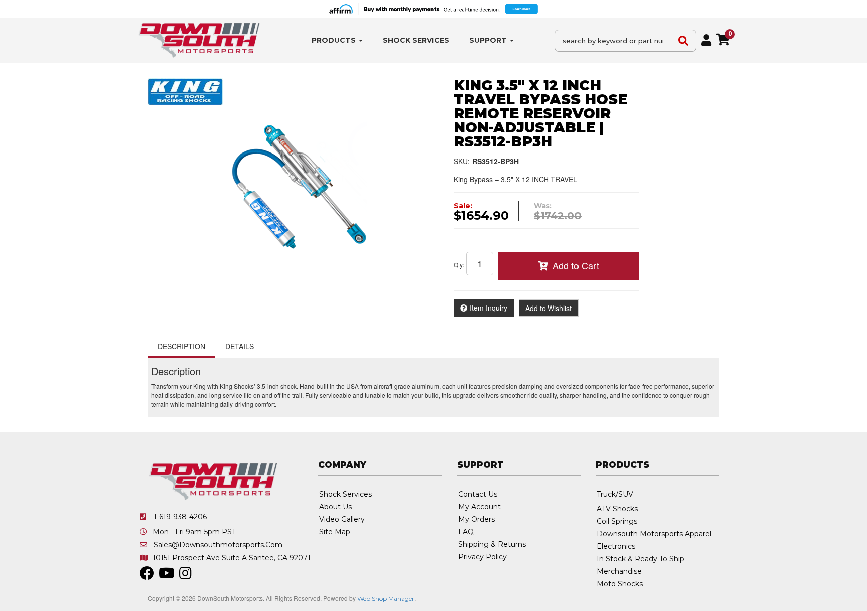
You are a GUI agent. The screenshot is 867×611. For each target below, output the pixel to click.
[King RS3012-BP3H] (293, 188)
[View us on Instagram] (185, 575)
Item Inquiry (488, 307)
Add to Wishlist (548, 308)
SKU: (462, 161)
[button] (337, 40)
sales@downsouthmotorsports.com (218, 544)
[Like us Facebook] (147, 575)
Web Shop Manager (385, 598)
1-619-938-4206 (180, 516)
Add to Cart (576, 265)
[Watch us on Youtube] (167, 575)
